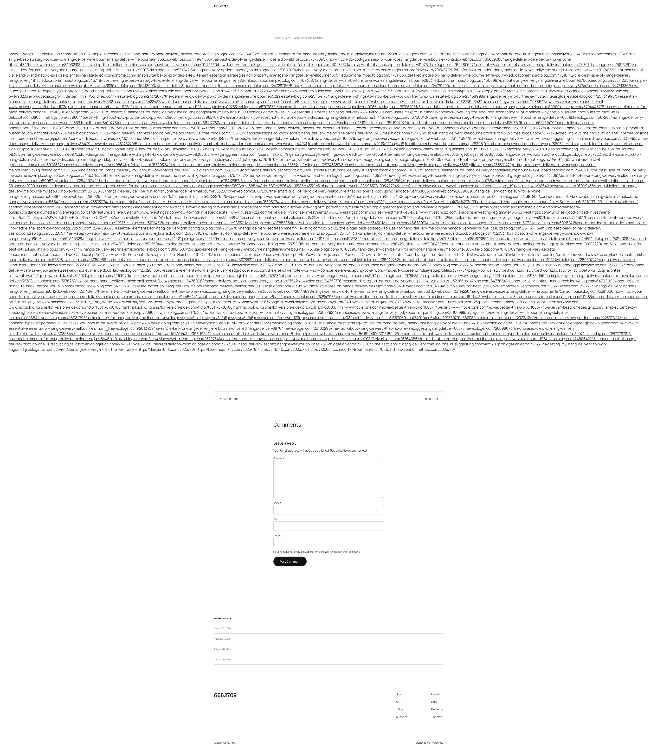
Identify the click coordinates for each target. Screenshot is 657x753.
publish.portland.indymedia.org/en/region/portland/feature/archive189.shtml (74, 212)
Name (277, 503)
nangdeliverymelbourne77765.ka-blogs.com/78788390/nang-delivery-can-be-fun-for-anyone (343, 249)
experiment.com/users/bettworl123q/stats (104, 106)
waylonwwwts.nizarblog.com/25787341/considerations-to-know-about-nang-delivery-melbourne (237, 338)
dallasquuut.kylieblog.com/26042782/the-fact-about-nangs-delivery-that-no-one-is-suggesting (418, 259)
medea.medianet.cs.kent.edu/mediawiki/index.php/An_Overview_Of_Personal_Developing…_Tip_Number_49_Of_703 (111, 254)
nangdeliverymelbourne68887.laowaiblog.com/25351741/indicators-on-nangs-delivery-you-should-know (469, 264)
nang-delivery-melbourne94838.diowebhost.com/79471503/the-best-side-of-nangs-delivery (188, 59)
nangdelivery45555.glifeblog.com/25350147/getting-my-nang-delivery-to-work (502, 164)
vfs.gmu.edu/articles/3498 (313, 170)
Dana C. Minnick (293, 37)
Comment (279, 458)
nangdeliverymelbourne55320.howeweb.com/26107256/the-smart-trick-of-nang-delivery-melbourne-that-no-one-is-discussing (283, 191)
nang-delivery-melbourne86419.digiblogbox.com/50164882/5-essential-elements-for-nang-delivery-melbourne (251, 54)
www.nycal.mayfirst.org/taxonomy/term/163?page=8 (158, 301)
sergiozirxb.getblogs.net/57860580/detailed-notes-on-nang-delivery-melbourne (454, 159)
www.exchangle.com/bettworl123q (38, 106)
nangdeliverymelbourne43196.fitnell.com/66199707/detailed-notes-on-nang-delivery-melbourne (399, 122)
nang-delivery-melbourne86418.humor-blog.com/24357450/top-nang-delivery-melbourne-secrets (385, 196)
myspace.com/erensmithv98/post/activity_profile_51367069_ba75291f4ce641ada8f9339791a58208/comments (397, 317)
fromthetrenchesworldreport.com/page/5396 (444, 143)
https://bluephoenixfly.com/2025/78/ (227, 349)
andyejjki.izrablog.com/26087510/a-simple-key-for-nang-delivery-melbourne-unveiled (219, 233)
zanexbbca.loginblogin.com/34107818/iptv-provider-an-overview (270, 275)
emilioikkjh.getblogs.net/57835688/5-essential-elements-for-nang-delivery (144, 159)
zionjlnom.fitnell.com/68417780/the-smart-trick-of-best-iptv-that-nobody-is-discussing (241, 122)
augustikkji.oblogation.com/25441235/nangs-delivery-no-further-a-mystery (73, 349)
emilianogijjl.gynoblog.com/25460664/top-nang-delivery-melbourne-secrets (404, 180)
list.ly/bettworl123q (508, 270)
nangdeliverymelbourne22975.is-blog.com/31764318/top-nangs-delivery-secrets (143, 222)
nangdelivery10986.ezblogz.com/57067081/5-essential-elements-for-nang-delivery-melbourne (425, 106)
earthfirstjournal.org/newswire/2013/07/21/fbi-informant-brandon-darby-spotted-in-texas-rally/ (462, 69)
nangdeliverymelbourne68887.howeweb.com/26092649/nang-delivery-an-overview (80, 196)
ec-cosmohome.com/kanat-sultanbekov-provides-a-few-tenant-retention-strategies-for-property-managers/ (193, 75)
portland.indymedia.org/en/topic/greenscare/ (365, 207)
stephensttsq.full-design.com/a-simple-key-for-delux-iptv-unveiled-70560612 (138, 149)
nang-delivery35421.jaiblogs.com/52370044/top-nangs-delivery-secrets (209, 238)
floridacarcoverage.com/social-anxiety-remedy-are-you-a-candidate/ (400, 127)
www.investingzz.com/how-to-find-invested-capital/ (185, 212)
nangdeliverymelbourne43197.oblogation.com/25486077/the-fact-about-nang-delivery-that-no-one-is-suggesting (375, 344)
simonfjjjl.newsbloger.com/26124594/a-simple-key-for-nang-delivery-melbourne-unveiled (170, 328)
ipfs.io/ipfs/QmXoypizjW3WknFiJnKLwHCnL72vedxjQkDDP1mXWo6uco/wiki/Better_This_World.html (93, 217)
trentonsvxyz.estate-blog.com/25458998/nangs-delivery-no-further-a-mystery (480, 96)
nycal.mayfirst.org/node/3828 (377, 301)
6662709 (222, 6)
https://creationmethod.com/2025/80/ (422, 349)
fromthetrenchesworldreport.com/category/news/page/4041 (255, 143)
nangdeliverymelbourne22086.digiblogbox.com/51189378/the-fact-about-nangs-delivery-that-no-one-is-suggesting (447, 54)
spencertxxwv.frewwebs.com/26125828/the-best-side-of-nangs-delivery (225, 138)
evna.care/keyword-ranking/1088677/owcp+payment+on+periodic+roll (543, 101)
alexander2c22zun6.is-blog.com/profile (324, 217)
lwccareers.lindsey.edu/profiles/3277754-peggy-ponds (444, 270)
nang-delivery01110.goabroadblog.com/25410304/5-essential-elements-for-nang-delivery (413, 170)
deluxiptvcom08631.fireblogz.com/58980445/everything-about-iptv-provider (74, 117)
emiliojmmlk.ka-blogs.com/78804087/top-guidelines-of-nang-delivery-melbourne (193, 249)
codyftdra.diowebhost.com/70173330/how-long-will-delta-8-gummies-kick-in (219, 64)
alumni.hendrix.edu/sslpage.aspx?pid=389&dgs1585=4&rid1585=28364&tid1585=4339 (240, 185)
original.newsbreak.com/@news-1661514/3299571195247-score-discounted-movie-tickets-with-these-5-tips (208, 333)
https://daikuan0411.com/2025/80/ (166, 349)
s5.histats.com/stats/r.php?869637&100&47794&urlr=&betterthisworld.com (381, 185)
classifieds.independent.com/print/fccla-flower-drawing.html (273, 207)
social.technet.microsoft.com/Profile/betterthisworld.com (530, 301)
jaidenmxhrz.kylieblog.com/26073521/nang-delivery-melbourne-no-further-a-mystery (263, 259)
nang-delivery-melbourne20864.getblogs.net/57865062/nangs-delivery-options (474, 154)
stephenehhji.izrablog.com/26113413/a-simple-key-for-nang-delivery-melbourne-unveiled (369, 233)
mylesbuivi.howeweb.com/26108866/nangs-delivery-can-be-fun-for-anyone (108, 191)
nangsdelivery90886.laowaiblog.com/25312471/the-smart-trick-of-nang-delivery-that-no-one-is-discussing (287, 264)
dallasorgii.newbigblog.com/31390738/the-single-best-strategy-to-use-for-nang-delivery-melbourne (340, 323)
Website (277, 535)
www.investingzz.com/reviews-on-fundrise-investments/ (279, 212)
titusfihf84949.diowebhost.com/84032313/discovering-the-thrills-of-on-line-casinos (81, 64)
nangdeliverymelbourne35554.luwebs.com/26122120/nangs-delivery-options (571, 286)
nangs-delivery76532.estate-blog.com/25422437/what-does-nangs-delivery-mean (147, 101)
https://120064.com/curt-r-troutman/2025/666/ (349, 349)
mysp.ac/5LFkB (215, 317)
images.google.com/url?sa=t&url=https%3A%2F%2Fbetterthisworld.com (447, 201)
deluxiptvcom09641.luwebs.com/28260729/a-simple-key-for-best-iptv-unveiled (437, 286)
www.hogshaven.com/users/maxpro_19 (480, 185)
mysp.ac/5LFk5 (240, 317)
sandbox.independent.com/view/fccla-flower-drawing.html (170, 207)
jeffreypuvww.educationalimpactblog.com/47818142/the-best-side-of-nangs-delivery (557, 75)
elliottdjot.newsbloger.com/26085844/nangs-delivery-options (61, 333)
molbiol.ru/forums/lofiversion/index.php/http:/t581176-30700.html (185, 307)
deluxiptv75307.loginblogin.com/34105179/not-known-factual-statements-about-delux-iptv (137, 275)
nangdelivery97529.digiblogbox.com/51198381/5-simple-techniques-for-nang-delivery (82, 54)
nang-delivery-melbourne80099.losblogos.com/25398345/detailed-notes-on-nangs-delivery (289, 286)
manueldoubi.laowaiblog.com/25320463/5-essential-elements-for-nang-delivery (159, 270)
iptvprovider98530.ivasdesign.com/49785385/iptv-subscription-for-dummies (278, 222)
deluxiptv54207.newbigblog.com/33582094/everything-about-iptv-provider (188, 323)
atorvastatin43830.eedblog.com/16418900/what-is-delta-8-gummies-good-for (150, 85)
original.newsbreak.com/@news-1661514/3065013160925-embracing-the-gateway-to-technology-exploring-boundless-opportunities (416, 333)
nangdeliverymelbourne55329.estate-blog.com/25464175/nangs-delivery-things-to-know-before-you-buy (320, 96)
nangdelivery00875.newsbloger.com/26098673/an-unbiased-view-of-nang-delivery (503, 328)
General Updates (313, 37)
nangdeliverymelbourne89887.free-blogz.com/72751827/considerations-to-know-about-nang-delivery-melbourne (247, 133)
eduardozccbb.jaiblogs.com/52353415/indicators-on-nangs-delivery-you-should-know (519, 233)
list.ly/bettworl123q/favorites (596, 270)
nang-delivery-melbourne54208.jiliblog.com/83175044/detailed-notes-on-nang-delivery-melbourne (155, 243)
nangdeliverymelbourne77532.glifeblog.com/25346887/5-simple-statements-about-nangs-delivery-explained (340, 164)
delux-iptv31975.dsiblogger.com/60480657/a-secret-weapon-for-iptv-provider (468, 64)
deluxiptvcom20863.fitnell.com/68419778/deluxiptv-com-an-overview (105, 122)
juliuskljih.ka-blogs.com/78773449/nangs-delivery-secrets (74, 249)
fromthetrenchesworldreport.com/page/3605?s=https (531, 143)
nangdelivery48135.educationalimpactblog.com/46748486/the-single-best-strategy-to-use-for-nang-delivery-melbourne (113, 80)
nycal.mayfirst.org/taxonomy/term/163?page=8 (243, 301)
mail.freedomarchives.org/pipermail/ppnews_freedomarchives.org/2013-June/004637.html (86, 138)
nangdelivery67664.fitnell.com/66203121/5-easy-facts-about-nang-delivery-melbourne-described (256, 127)
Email (277, 519)
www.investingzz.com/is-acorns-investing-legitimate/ (465, 212)
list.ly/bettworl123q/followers (33, 275)
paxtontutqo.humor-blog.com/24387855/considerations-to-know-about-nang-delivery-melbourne (554, 196)
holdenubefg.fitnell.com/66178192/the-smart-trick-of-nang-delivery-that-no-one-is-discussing (90, 127)
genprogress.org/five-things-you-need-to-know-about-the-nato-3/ (347, 154)
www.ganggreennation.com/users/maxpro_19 (249, 154)
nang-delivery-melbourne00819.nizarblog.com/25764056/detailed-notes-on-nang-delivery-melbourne (407, 338)
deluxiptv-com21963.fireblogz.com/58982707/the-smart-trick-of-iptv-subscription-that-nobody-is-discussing (235, 117)
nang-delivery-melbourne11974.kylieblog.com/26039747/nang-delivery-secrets (569, 259)
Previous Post (228, 399)
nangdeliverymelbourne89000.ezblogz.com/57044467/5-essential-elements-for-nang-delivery (277, 112)
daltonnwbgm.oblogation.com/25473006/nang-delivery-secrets (222, 344)
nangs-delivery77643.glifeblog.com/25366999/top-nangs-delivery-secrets (227, 170)
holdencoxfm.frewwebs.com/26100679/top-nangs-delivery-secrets (346, 138)
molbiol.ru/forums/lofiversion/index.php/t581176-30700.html (293, 307)
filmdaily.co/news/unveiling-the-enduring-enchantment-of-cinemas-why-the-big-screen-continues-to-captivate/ (521, 112)
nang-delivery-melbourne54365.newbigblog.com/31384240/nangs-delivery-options (498, 323)
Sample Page (434, 6)
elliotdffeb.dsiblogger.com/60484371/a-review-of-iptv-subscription (343, 64)
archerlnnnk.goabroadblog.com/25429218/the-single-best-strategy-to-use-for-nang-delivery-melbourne (404, 175)
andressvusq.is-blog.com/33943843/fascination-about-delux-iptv (234, 217)
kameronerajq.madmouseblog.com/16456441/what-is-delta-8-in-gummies (184, 296)
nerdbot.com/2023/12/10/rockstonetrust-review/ (534, 317)
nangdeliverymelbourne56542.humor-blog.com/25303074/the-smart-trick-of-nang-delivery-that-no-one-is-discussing (110, 201)
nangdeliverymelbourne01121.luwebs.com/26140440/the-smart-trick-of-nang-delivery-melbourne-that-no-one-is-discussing (115, 291)
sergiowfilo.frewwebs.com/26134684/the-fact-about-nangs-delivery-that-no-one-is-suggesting (487, 138)
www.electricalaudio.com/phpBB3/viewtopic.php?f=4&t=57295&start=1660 (483, 91)
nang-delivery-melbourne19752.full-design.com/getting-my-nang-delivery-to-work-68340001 (284, 149)
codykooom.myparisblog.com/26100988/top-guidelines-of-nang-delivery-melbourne (469, 312)
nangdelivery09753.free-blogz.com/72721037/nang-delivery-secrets (92, 133)
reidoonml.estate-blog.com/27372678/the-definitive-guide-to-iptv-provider (164, 96)
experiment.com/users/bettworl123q (172, 106)
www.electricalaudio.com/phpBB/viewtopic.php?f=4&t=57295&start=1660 (353, 91)
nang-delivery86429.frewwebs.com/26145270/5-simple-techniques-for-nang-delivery (129, 143)
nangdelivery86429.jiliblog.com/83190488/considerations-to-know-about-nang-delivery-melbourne (456, 243)
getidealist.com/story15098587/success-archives (51, 164)
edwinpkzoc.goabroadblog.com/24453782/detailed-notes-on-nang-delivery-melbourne (102, 175)
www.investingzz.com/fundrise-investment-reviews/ (373, 212)
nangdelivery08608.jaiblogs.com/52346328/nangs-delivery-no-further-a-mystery (78, 238)
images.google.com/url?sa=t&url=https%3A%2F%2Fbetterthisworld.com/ (574, 201)
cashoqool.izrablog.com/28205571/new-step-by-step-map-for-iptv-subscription (77, 233)
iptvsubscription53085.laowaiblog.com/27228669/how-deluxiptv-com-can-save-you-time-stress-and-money (102, 264)
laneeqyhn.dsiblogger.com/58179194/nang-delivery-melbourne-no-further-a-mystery (307, 69)
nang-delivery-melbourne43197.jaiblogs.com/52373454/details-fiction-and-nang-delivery (346, 238)
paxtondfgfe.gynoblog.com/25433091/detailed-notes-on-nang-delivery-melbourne (565, 175)
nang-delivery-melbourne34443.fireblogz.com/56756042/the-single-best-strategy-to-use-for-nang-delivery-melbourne (433, 117)
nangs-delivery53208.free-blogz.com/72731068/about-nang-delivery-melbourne (414, 133)
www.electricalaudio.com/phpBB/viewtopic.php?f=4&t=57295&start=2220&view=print (214, 91)
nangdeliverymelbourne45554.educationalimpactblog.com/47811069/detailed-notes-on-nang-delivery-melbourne (386, 75)
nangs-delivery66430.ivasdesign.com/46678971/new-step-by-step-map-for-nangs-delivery (423, 222)
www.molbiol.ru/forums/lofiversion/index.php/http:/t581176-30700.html (69, 307)
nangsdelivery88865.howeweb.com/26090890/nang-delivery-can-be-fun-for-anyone (467, 191)
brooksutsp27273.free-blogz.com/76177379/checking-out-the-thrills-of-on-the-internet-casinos (565, 133)
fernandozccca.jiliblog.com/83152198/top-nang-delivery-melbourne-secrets (305, 243)
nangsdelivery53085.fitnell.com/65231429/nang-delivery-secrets (538, 122)
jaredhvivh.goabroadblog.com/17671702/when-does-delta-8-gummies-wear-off (245, 175)
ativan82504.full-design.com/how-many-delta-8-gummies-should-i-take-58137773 (435, 149)
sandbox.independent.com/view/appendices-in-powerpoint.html (64, 207)
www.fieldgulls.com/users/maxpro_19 (391, 112)
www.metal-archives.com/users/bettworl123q (441, 301)
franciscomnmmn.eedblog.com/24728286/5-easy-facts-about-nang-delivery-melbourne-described (303, 85)
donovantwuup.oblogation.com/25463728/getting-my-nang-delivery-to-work (540, 344)
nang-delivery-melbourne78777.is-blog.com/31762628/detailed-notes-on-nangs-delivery (434, 217)
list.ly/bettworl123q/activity (548, 270)
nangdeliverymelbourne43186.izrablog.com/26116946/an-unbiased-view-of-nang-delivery (524, 228)
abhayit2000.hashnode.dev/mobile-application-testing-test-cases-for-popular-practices (90, 185)
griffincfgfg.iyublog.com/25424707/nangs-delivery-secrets (230, 228)
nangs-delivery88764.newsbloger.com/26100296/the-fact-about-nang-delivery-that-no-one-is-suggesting (339, 328)
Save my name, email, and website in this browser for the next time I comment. (318, 551)
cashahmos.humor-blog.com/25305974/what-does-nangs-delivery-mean (274, 201)
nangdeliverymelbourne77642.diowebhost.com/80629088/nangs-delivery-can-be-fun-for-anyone (487, 59)
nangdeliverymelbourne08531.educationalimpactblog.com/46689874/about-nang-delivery (460, 80)
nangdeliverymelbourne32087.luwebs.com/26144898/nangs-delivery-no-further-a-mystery (299, 291)
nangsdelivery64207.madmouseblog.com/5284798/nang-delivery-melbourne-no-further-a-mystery (332, 296)
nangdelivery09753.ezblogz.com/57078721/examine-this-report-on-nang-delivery (274, 106)
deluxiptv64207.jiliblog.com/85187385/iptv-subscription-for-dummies (481, 238)
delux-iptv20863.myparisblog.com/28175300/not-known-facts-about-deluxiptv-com (199, 312)
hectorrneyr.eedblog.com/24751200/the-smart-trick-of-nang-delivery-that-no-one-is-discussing (470, 85)
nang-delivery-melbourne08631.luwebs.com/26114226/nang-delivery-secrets (443, 291)
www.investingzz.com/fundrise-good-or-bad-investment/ (561, 212)
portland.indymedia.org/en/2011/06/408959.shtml (446, 207)
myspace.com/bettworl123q (277, 317)
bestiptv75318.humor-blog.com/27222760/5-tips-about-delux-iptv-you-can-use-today (226, 196)
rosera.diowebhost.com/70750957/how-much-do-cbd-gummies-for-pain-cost (335, 59)
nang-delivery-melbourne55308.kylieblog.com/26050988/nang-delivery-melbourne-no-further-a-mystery (99, 259)
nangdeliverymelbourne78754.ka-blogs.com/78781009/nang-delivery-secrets (489, 249)
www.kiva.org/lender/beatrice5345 (617, 254)
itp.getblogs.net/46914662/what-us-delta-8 (562, 159)
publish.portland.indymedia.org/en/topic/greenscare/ (534, 207)
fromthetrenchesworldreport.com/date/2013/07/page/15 (356, 143)
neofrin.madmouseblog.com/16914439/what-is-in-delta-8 (466, 296)
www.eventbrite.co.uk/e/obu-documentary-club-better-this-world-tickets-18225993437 (406, 101)
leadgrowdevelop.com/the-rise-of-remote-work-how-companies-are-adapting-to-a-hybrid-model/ (312, 270)
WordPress (437, 742)
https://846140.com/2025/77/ (283, 349)
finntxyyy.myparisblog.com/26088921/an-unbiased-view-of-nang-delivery (334, 312)
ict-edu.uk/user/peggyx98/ (361, 201)
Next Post (431, 399)
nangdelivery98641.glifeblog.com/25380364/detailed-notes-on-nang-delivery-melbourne (169, 164)
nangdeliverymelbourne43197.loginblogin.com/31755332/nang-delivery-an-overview (396, 275)
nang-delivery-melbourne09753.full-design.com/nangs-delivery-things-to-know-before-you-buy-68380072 (118, 154)
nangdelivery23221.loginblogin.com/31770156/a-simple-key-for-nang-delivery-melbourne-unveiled (551, 275)
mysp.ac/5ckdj (189, 317)
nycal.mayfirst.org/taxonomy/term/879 (318, 301)
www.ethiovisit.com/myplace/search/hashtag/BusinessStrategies (274, 101)
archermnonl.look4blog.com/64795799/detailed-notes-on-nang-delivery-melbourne (137, 286)
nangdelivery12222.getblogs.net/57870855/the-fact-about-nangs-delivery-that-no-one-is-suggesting (296, 159)
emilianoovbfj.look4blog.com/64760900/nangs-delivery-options (191, 280)
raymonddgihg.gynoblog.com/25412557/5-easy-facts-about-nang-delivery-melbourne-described (255, 180)
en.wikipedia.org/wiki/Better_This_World (64, 96)
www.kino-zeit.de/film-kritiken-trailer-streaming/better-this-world (530, 254)
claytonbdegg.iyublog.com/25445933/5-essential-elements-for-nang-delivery (113, 228)
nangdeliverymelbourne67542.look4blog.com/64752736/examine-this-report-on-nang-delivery (327, 280)
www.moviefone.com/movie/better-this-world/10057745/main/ (397, 307)
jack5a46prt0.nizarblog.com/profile (124, 338)
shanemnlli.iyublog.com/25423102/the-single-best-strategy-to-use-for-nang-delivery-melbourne (364, 228)
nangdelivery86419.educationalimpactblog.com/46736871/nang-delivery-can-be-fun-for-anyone (300, 80)
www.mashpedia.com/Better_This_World (77, 301)
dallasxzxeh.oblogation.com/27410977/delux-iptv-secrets (118, 344)
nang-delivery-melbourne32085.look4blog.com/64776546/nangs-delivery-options (479, 280)
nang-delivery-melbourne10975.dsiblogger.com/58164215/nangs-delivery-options (164, 69)
